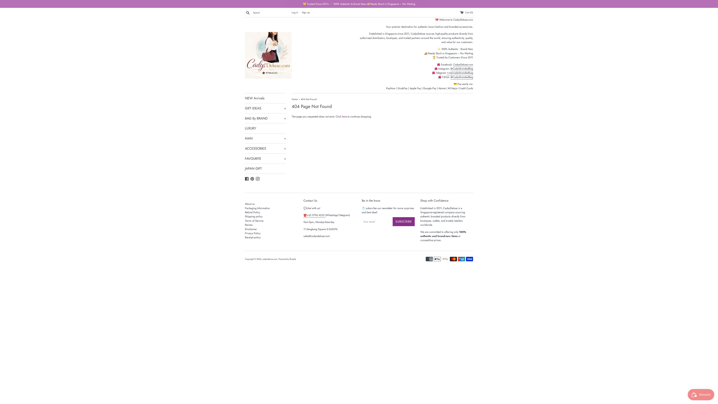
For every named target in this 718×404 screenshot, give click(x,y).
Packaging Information (257, 208)
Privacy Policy (252, 233)
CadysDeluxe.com (463, 64)
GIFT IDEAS (265, 108)
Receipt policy (253, 237)
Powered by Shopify (287, 259)
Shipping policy (254, 216)
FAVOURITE (265, 158)
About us (250, 204)
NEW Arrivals (254, 98)
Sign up (306, 12)
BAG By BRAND (265, 118)
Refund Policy (252, 212)
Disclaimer (251, 229)
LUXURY (250, 128)
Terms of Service (254, 221)
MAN (265, 138)
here (344, 116)
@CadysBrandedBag (461, 69)
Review (249, 225)
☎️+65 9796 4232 (314, 215)
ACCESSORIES (265, 148)
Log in (295, 12)
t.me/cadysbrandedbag (460, 73)
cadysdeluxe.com (269, 259)
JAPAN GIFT (253, 168)
